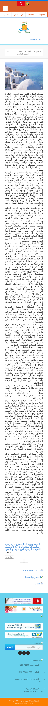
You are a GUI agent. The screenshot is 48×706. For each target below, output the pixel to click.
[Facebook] (28, 653)
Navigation (35, 39)
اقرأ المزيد (9, 557)
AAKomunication (21, 703)
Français (31, 15)
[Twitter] (24, 653)
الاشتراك (10, 647)
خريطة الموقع (18, 15)
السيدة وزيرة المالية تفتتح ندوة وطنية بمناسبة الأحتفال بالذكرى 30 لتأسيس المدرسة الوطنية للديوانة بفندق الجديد (23, 547)
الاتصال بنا (6, 15)
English (42, 15)
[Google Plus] (20, 653)
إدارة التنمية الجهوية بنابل (29, 701)
